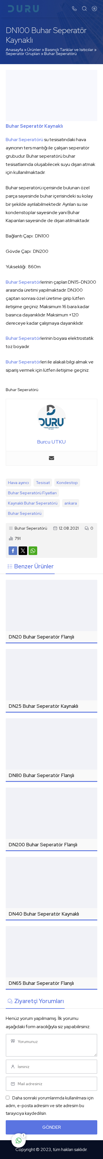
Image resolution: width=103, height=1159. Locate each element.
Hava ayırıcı (18, 482)
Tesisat (43, 482)
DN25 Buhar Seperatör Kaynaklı (43, 706)
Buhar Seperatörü (60, 53)
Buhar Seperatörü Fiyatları (32, 492)
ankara (70, 503)
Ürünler (34, 49)
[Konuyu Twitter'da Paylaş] (23, 550)
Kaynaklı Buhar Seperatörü (33, 503)
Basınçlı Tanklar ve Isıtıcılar (69, 49)
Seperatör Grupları (23, 53)
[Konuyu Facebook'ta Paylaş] (13, 550)
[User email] (51, 458)
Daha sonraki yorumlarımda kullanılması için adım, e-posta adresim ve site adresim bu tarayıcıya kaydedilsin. (50, 1105)
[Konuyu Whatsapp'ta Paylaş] (33, 550)
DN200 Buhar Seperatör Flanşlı (43, 844)
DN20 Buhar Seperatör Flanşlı (41, 637)
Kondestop (67, 482)
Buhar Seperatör (23, 282)
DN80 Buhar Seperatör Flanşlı (41, 775)
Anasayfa (14, 49)
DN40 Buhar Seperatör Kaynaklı (44, 914)
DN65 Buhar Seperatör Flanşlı (41, 983)
